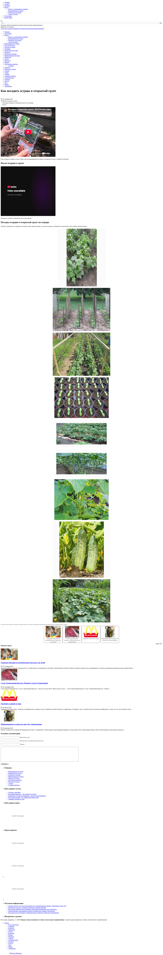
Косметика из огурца (11, 50)
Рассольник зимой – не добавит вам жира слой (23, 797)
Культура (7, 52)
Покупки (7, 61)
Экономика (8, 86)
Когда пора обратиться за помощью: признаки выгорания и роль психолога (32, 909)
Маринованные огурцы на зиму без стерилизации (109, 639)
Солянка (11, 66)
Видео (7, 7)
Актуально (8, 33)
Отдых (7, 59)
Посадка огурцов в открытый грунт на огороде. (18, 103)
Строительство (9, 78)
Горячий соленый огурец (91, 638)
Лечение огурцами (11, 54)
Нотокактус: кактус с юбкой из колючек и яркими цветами (27, 907)
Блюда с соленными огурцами (18, 9)
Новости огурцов (14, 778)
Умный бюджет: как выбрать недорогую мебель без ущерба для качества (31, 911)
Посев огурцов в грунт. (10, 101)
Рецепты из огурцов (14, 12)
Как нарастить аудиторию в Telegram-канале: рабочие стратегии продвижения (33, 913)
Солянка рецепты (10, 76)
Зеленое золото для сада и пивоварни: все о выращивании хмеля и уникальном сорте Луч (37, 906)
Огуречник (8, 16)
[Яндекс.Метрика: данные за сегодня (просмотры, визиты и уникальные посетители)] (15, 953)
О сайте (7, 4)
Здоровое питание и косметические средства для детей (53, 640)
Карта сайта (8, 17)
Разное (7, 62)
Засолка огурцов (10, 47)
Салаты (7, 71)
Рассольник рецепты (11, 64)
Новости (7, 6)
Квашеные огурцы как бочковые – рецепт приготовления (26, 796)
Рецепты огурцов (10, 69)
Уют (6, 83)
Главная (7, 2)
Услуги (7, 81)
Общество (8, 57)
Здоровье (7, 49)
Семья (6, 72)
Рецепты (7, 67)
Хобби (7, 84)
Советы (7, 74)
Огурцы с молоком (14, 792)
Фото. (5, 105)
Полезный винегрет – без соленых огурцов (22, 794)
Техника (7, 79)
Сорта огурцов (13, 14)
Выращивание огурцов (15, 11)
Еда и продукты (10, 45)
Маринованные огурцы (12, 55)
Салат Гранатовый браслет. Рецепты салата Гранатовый (72, 640)
